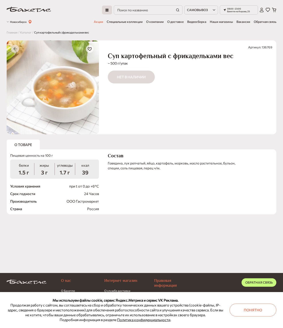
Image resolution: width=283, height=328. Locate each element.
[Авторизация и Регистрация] (262, 10)
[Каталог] (107, 10)
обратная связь (259, 282)
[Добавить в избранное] (90, 49)
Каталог (25, 32)
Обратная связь (265, 22)
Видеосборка (196, 22)
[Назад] (15, 49)
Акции (98, 22)
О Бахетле (68, 290)
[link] (29, 10)
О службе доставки (117, 290)
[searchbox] (148, 10)
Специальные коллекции (125, 22)
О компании (155, 22)
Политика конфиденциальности (143, 320)
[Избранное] (267, 10)
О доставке (175, 22)
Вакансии (243, 22)
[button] (239, 10)
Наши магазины (221, 22)
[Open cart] (274, 10)
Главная (12, 32)
